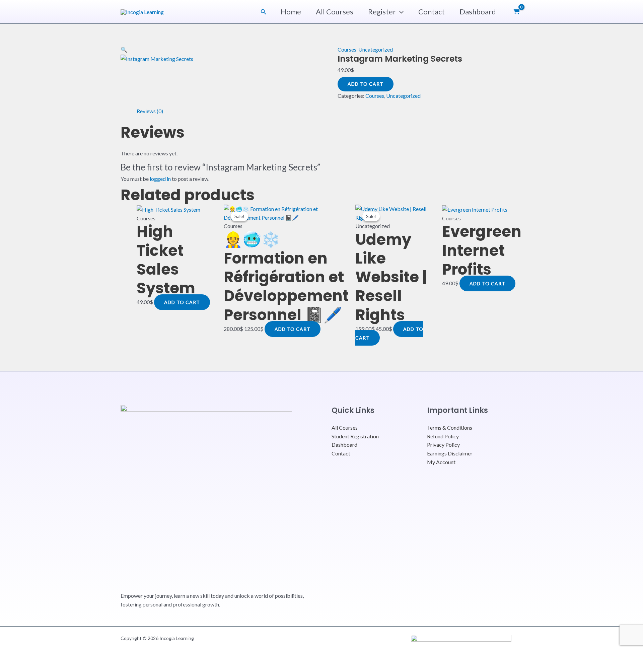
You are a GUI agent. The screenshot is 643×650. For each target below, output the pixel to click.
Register (382, 11)
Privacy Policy (443, 444)
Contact (431, 11)
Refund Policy (443, 436)
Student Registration (355, 436)
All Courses (334, 11)
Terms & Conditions (449, 427)
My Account (441, 462)
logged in (160, 178)
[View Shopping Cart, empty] (516, 11)
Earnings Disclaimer (450, 453)
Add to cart (365, 84)
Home (291, 11)
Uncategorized (375, 49)
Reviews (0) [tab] (150, 111)
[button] (264, 12)
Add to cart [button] (182, 302)
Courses (347, 49)
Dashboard (477, 11)
